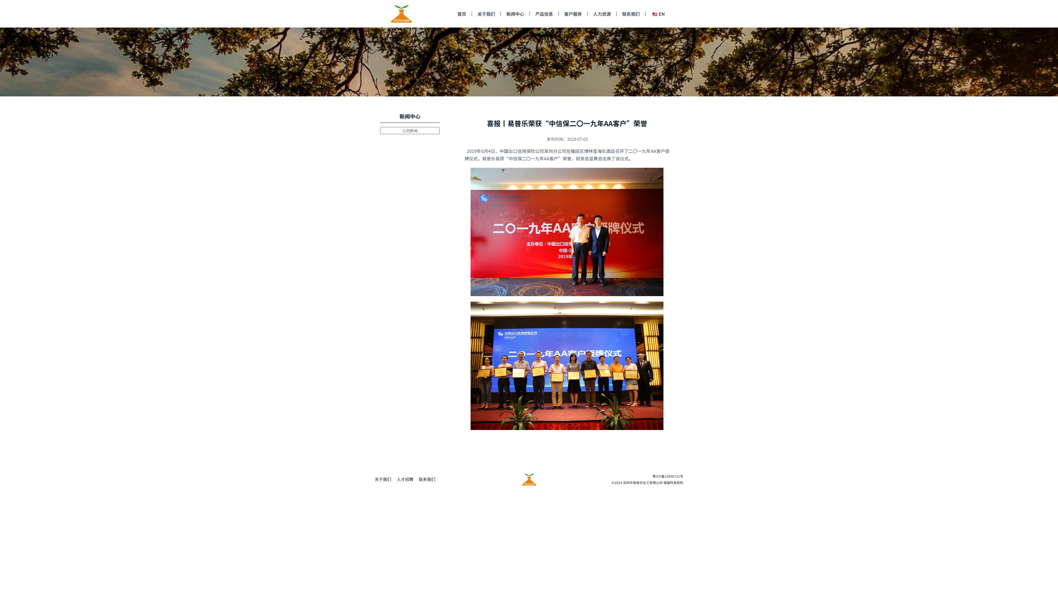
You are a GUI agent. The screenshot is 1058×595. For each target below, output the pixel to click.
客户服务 (573, 13)
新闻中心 (515, 13)
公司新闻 (410, 130)
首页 (461, 13)
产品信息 (544, 13)
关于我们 (486, 13)
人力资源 (602, 13)
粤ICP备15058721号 (667, 476)
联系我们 (631, 13)
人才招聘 (405, 479)
